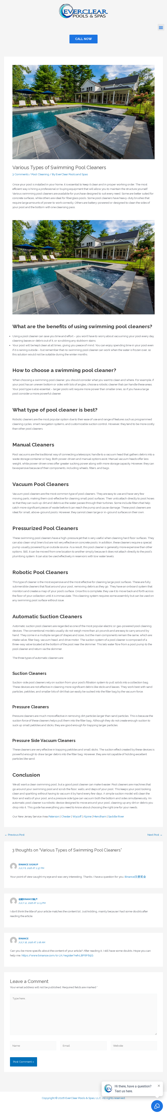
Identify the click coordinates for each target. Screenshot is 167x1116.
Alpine (87, 816)
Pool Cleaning (40, 174)
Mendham (99, 816)
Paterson (53, 816)
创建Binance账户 (28, 899)
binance (24, 938)
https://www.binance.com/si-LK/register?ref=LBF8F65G (57, 955)
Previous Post (14, 834)
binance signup (28, 864)
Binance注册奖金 (135, 876)
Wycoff (77, 816)
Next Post (155, 834)
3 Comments (20, 174)
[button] (161, 27)
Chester (66, 816)
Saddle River (116, 816)
